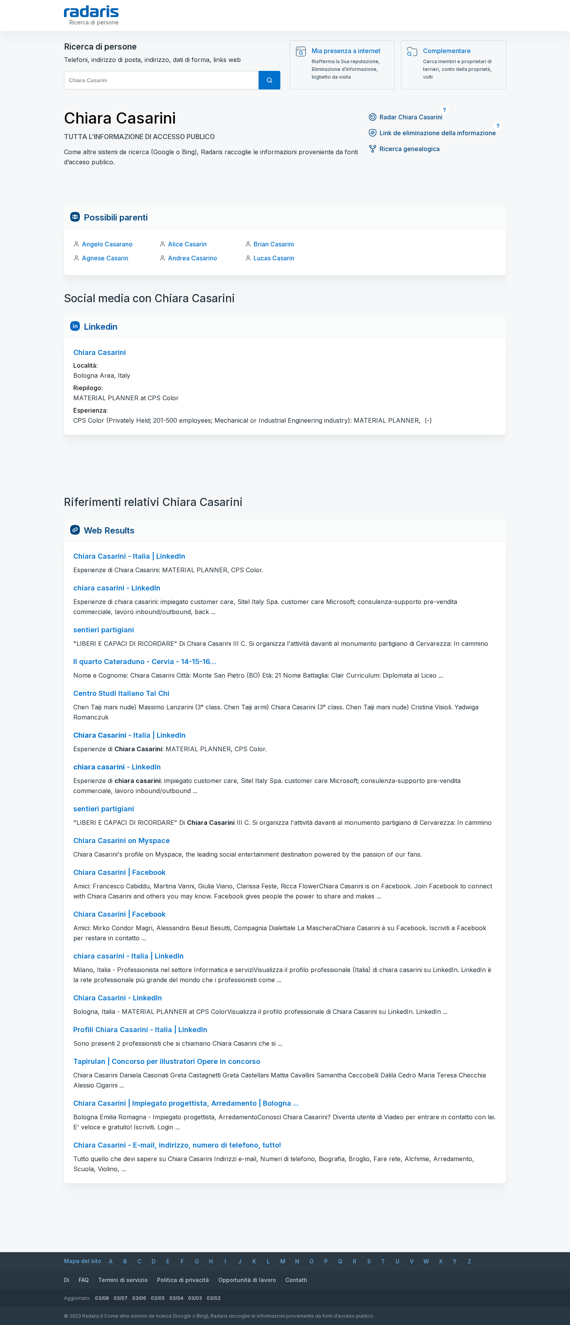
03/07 (121, 1298)
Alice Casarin (187, 244)
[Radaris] (91, 11)
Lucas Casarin (274, 258)
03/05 (158, 1298)
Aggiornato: (77, 1298)
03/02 (214, 1298)
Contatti (296, 1280)
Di (66, 1280)
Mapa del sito (82, 1261)
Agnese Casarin (105, 258)
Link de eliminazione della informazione (438, 133)
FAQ (84, 1280)
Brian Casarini (274, 244)
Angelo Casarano (107, 244)
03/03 (195, 1298)
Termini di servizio (123, 1280)
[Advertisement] (285, 189)
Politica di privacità (183, 1280)
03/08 (102, 1298)
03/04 (176, 1298)
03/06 (139, 1298)
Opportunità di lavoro (247, 1280)
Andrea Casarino (192, 258)
